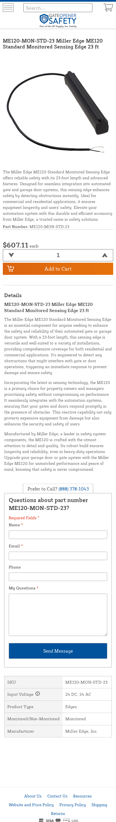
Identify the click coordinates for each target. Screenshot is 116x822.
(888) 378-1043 (73, 489)
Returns (58, 813)
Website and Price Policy (31, 804)
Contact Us (57, 796)
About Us (33, 796)
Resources (82, 796)
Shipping (99, 804)
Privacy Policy (72, 804)
